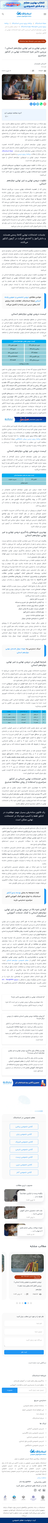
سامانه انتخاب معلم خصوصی (33, 1406)
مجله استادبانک (40, 23)
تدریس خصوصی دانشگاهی (34, 1445)
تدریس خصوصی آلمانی (35, 1429)
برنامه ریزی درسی (24, 154)
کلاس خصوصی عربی (24, 1165)
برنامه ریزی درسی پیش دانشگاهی (27, 439)
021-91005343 (25, 1482)
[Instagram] (35, 1490)
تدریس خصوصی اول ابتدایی (31, 1471)
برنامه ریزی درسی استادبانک (22, 23)
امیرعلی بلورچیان (40, 64)
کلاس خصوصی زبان (24, 1134)
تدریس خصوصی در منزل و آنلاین (25, 1463)
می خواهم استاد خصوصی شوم (33, 1410)
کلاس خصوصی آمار (24, 1172)
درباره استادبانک (38, 1418)
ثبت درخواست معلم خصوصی (24, 1520)
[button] (31, 1303)
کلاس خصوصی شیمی (24, 1149)
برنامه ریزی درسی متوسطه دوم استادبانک (32, 41)
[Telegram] (39, 1490)
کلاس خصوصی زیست (24, 1157)
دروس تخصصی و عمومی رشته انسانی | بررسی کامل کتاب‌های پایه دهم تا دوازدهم (27, 1286)
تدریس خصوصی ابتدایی (35, 1437)
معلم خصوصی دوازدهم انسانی (18, 960)
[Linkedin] (44, 1490)
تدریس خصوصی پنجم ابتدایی (11, 1471)
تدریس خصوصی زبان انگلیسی (33, 1433)
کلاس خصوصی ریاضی (24, 1126)
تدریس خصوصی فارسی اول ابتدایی (31, 1441)
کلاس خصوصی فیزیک (24, 1142)
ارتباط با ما (40, 1414)
